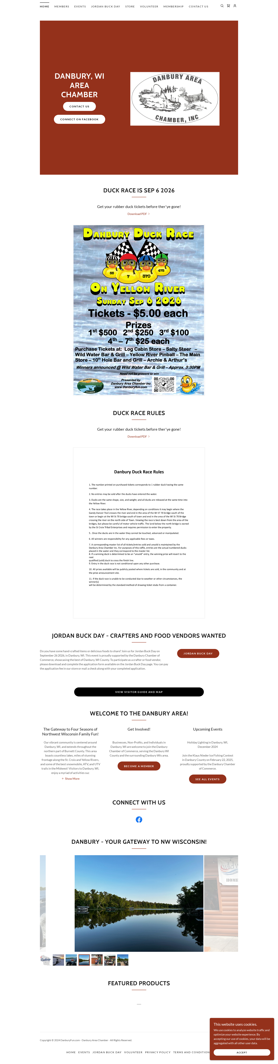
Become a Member (139, 766)
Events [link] (80, 6)
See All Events (207, 779)
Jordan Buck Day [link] (105, 6)
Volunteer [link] (149, 6)
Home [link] (44, 6)
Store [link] (130, 6)
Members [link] (61, 6)
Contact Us (79, 106)
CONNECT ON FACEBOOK (79, 119)
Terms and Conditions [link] (192, 1052)
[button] (235, 6)
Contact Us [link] (198, 6)
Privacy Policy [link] (158, 1052)
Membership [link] (173, 6)
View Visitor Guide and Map (139, 691)
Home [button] (71, 1052)
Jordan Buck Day (198, 653)
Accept (242, 1052)
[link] (228, 6)
